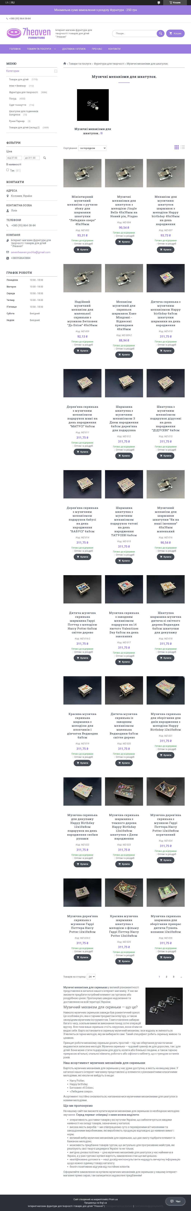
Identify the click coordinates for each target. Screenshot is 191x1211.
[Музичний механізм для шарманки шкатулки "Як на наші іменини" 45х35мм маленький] (165, 484)
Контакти (114, 48)
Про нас (97, 48)
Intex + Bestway (17, 85)
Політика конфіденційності (148, 1206)
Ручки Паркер (17, 121)
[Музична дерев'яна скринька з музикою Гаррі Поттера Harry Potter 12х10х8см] (82, 892)
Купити (84, 249)
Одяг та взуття (17, 105)
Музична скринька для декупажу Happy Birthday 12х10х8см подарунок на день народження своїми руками (82, 826)
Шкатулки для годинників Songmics (23, 113)
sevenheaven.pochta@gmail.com (30, 252)
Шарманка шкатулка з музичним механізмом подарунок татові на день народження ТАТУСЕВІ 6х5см (124, 521)
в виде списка (183, 148)
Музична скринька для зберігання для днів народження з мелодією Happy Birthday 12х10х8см (165, 721)
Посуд (12, 98)
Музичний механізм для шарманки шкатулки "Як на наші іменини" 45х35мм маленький (166, 519)
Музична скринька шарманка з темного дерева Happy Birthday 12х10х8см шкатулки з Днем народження (124, 826)
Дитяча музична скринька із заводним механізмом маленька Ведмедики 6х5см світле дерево (124, 725)
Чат (178, 1201)
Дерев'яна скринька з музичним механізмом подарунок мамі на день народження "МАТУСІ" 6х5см (82, 416)
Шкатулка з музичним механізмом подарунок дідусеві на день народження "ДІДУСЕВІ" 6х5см (165, 418)
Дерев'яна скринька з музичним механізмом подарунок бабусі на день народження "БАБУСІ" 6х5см (82, 519)
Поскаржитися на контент (119, 1206)
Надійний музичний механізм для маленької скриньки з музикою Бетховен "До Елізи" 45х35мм (82, 313)
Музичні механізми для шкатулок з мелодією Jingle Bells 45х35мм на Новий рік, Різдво (124, 206)
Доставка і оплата (74, 48)
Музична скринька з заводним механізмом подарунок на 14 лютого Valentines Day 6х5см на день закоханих (124, 624)
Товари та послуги (39, 48)
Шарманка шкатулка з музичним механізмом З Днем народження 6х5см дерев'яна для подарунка (123, 418)
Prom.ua (113, 1199)
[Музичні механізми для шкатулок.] (92, 105)
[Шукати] (161, 33)
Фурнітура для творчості (109, 63)
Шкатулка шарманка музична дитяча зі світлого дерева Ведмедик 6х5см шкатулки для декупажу (165, 622)
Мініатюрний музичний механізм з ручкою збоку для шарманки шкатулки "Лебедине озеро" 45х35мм (82, 210)
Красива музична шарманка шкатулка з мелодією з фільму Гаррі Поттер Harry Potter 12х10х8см (124, 925)
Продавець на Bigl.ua (95, 1203)
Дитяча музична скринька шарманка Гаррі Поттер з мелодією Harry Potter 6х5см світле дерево (82, 622)
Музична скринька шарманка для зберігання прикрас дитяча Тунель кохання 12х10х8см (165, 924)
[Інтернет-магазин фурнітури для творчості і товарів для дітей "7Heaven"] (28, 39)
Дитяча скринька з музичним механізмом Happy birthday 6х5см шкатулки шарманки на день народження (166, 313)
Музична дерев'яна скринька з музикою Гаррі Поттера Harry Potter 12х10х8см (82, 924)
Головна (15, 48)
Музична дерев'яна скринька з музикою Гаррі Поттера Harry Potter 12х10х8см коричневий (165, 824)
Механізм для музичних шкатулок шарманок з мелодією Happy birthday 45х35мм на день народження (166, 210)
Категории (12, 70)
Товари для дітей (19, 79)
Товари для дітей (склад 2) (24, 127)
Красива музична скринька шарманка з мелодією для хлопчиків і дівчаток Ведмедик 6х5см (82, 725)
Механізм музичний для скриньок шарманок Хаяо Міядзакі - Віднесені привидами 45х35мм (124, 315)
